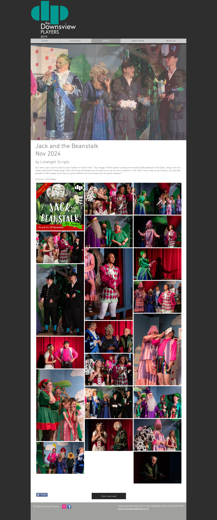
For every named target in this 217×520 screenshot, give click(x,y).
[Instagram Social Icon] (64, 507)
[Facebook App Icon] (69, 507)
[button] (108, 92)
